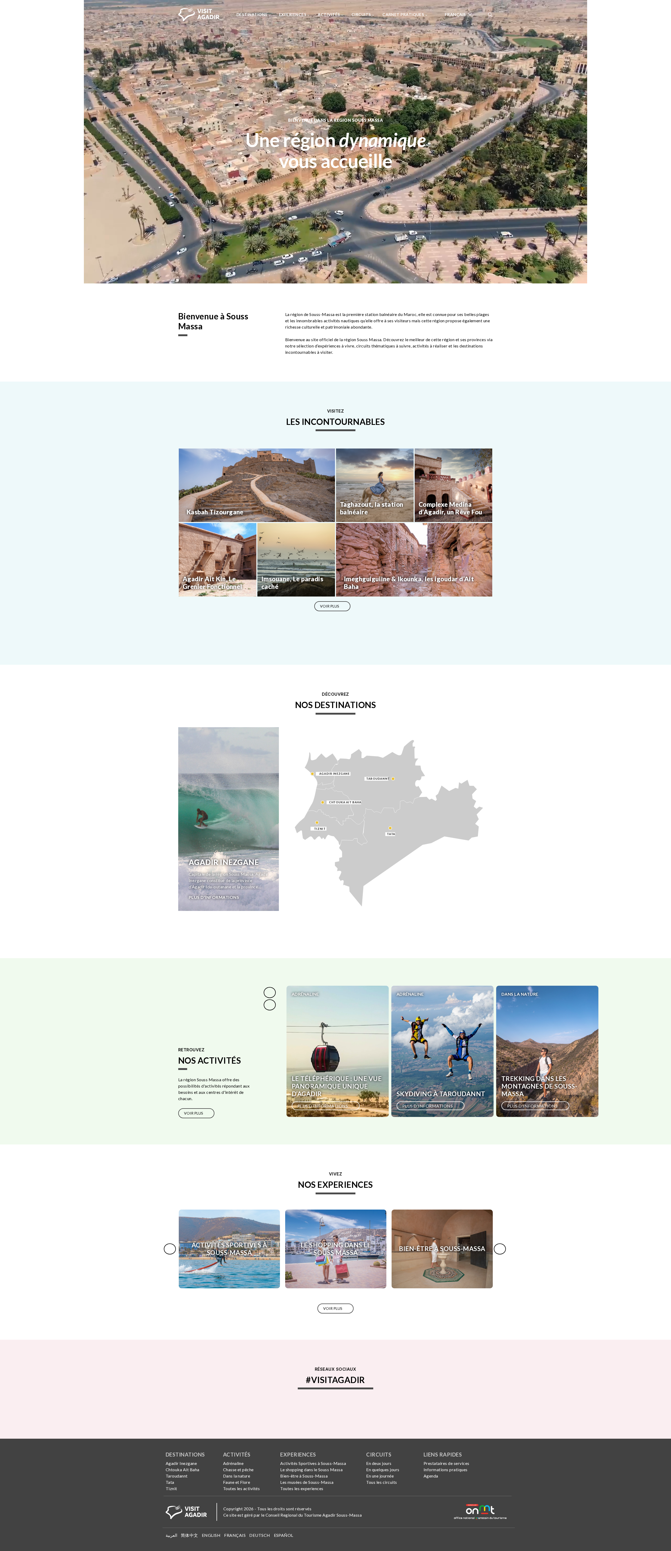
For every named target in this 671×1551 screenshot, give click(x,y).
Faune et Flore (236, 1482)
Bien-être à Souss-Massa (304, 1475)
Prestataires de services (446, 1463)
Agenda (431, 1475)
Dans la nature (236, 1475)
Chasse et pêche (238, 1469)
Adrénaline (233, 1463)
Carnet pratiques (403, 14)
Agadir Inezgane (181, 1463)
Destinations (252, 14)
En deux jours (378, 1463)
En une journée (380, 1475)
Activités (329, 14)
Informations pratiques (446, 1469)
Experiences (293, 14)
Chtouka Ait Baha (182, 1469)
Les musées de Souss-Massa (306, 1482)
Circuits (361, 14)
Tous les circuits (381, 1482)
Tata (170, 1482)
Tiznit (171, 1488)
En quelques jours (382, 1469)
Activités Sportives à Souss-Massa (313, 1463)
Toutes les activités (241, 1488)
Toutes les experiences (301, 1488)
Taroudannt (177, 1475)
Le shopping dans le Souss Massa (311, 1469)
